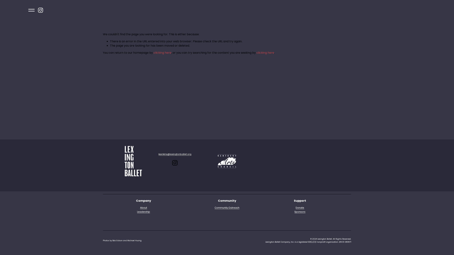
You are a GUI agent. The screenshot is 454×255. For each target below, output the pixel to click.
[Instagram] (40, 10)
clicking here (162, 53)
